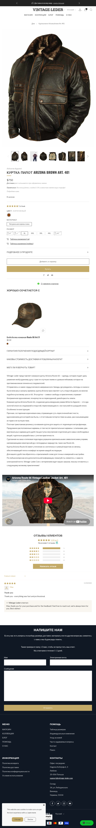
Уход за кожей (56, 737)
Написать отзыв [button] (48, 566)
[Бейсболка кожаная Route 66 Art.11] (27, 314)
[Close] (44, 805)
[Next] (79, 3)
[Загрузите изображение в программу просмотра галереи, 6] (62, 156)
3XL (41, 233)
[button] (12, 206)
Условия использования (12, 775)
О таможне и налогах (50, 283)
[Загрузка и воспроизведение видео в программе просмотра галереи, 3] (34, 156)
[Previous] (16, 3)
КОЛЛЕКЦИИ (40, 15)
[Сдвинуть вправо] (88, 156)
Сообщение (9, 669)
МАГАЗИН (28, 15)
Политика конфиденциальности (16, 771)
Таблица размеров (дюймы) (21, 243)
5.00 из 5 (54, 540)
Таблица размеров (58, 729)
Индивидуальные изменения (62, 733)
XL (25, 233)
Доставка (10, 183)
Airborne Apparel (14, 168)
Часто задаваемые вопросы (62, 742)
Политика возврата (10, 763)
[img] (10, 583)
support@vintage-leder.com (61, 778)
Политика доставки (10, 767)
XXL (32, 233)
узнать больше (58, 3)
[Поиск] (91, 9)
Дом (33, 24)
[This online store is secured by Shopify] (46, 817)
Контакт (53, 746)
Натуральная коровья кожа (19, 224)
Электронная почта (58, 657)
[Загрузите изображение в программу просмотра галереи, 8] (81, 156)
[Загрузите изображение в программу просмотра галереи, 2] (24, 156)
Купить (48, 269)
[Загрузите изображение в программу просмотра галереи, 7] (72, 156)
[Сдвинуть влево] (8, 156)
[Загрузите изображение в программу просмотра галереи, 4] (43, 156)
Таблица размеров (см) (20, 239)
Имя (6, 657)
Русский (70, 10)
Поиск (52, 750)
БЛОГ (4, 737)
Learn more (32, 813)
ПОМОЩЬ (6, 742)
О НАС (5, 746)
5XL (57, 233)
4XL (49, 233)
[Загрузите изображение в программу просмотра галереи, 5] (52, 156)
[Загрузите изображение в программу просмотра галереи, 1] (15, 156)
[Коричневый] (9, 215)
